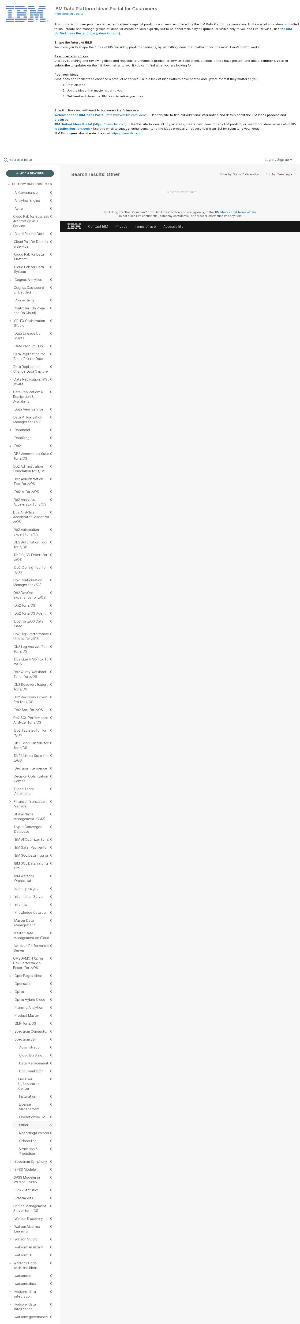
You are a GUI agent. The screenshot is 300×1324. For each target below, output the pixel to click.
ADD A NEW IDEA (31, 173)
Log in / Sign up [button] (277, 159)
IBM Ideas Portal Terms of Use (235, 212)
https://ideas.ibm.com (103, 33)
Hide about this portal (69, 13)
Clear (48, 184)
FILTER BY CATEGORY (27, 184)
